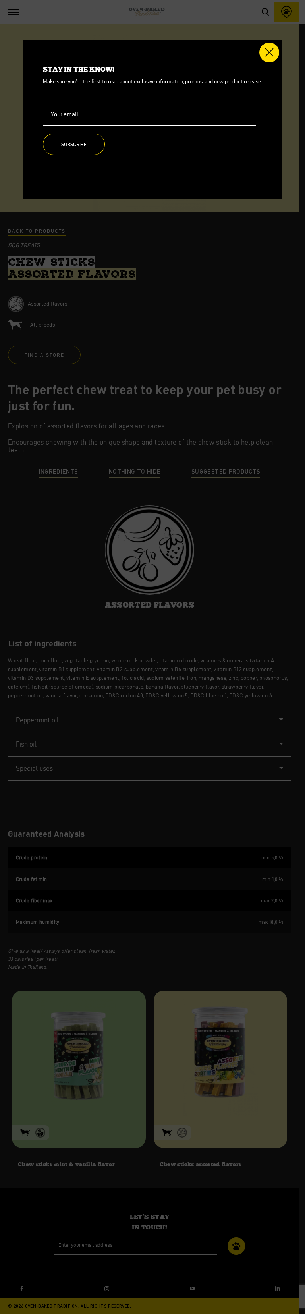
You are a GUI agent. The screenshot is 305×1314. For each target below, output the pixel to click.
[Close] (269, 52)
